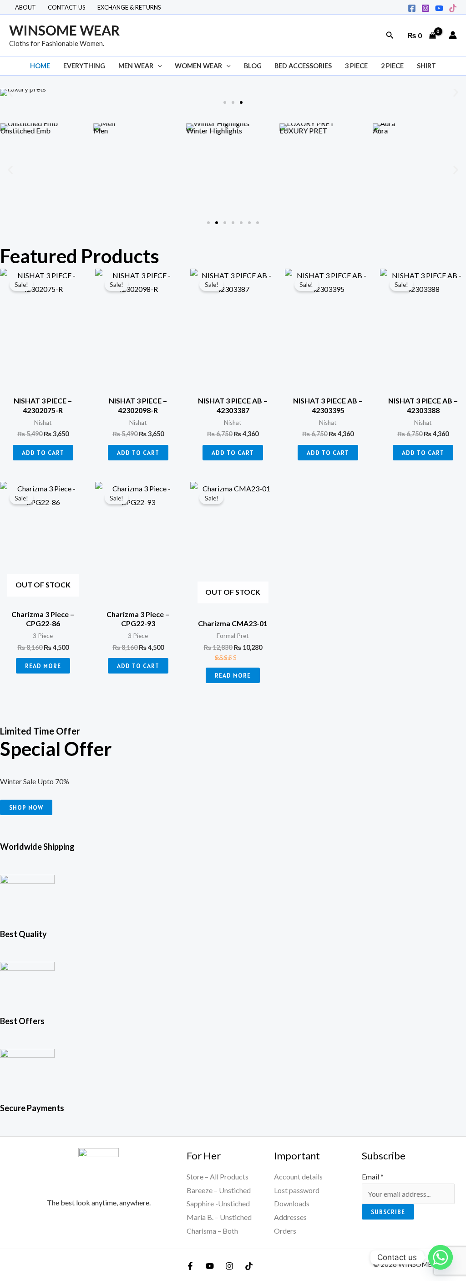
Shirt (426, 66)
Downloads (291, 1203)
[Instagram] (425, 8)
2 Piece (392, 66)
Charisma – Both (212, 1230)
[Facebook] (412, 8)
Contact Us (67, 7)
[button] (390, 35)
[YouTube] (210, 1266)
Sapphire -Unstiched (218, 1203)
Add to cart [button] (43, 453)
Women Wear (198, 66)
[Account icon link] (453, 35)
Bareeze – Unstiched (219, 1190)
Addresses (290, 1217)
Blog (253, 66)
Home (40, 66)
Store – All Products (217, 1176)
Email (373, 1176)
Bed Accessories (303, 66)
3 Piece (356, 66)
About (25, 7)
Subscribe (388, 1212)
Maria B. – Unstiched (219, 1217)
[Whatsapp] (440, 1257)
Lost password (296, 1190)
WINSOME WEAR (64, 30)
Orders (285, 1230)
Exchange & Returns (129, 7)
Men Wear (135, 66)
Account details (298, 1176)
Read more (43, 666)
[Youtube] (439, 8)
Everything (84, 66)
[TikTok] (453, 8)
